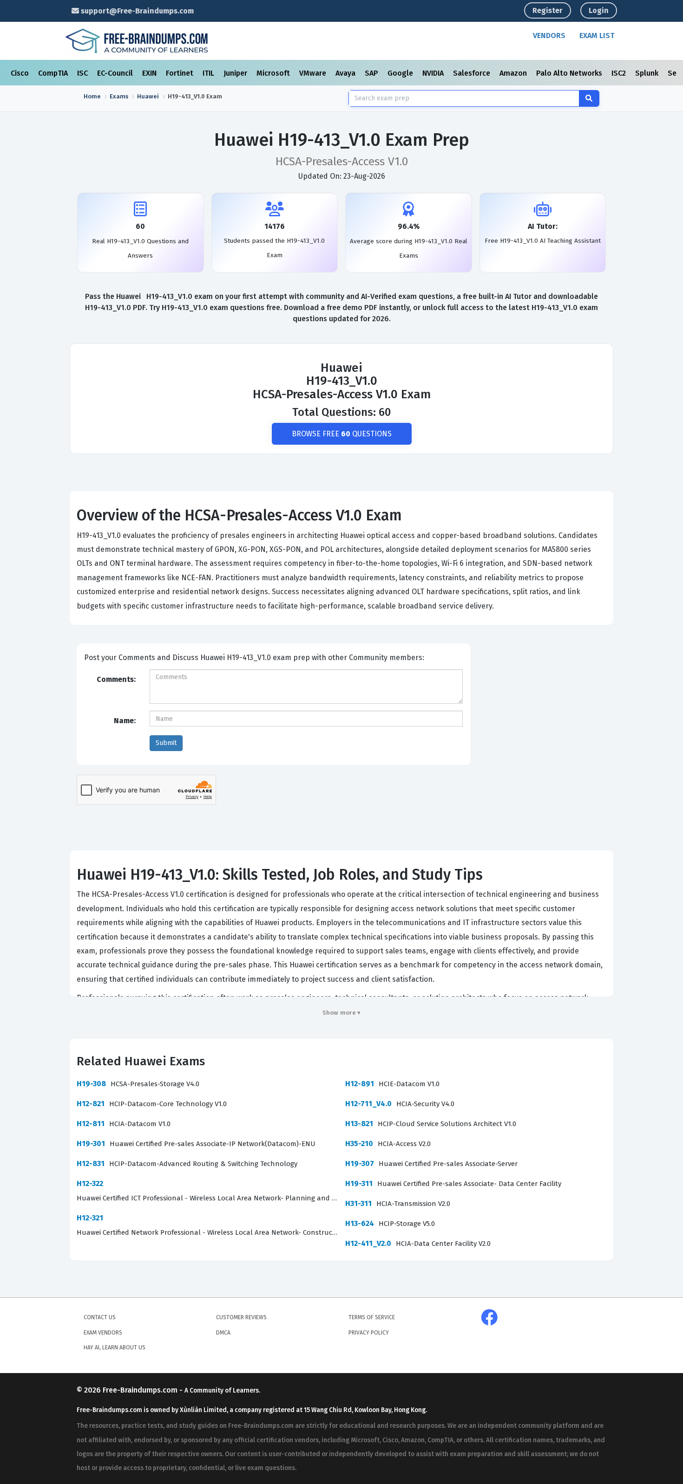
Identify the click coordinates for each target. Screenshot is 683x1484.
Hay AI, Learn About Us (114, 1347)
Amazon (514, 73)
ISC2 (619, 73)
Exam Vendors (103, 1332)
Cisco (21, 73)
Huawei (148, 96)
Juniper (236, 73)
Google (401, 73)
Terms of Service (371, 1317)
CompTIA (54, 73)
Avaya (346, 73)
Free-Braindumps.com (141, 1390)
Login (599, 10)
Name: (125, 720)
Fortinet (180, 73)
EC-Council (116, 73)
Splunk (647, 73)
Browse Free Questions (342, 433)
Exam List (596, 35)
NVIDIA (434, 73)
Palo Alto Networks (570, 73)
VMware (313, 73)
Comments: (116, 679)
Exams (119, 96)
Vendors (549, 35)
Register (547, 10)
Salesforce (472, 73)
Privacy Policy (368, 1332)
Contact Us (100, 1317)
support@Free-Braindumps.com (136, 10)
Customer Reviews (241, 1317)
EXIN (150, 73)
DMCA (223, 1332)
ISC (83, 73)
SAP (372, 73)
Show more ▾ (341, 1012)
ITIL (209, 73)
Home (92, 96)
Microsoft (274, 73)
